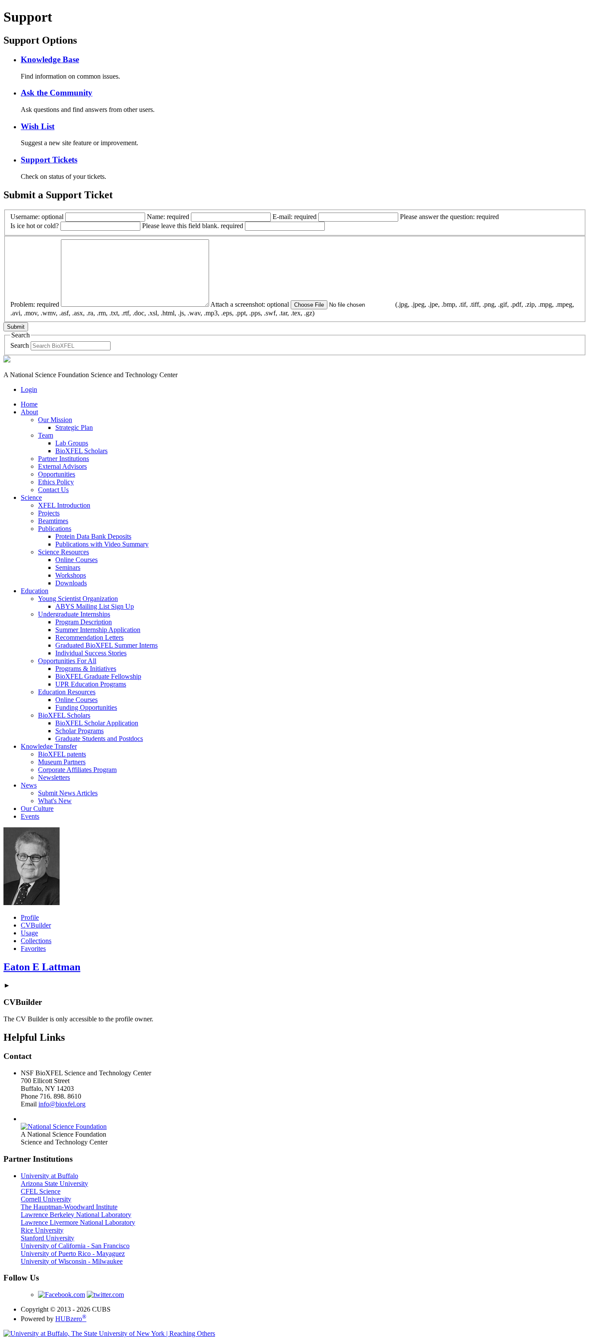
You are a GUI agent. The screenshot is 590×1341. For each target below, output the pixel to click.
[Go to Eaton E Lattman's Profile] (31, 902)
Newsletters (54, 777)
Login (29, 389)
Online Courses (76, 559)
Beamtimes (53, 520)
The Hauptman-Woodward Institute (69, 1207)
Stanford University (47, 1238)
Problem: (34, 304)
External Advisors (62, 466)
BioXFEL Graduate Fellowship (98, 676)
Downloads (71, 583)
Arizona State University (54, 1183)
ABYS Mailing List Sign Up (94, 606)
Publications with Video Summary (102, 544)
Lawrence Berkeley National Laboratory (76, 1214)
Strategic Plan (74, 427)
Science (31, 497)
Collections (36, 940)
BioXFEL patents (62, 754)
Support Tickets (49, 159)
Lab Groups (71, 443)
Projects (49, 513)
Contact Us (53, 489)
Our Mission (55, 419)
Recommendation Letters (89, 637)
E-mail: (295, 216)
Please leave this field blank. (192, 225)
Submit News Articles (68, 793)
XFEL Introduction (64, 505)
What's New (55, 800)
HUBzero (70, 1318)
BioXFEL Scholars (81, 450)
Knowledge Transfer (49, 746)
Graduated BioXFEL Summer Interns (106, 645)
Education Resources (66, 692)
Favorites (33, 948)
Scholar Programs (79, 730)
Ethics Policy (56, 482)
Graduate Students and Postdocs (99, 738)
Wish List (37, 126)
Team (45, 435)
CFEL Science (40, 1191)
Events (30, 816)
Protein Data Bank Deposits (93, 536)
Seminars (67, 567)
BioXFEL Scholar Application (96, 723)
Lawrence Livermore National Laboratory (78, 1222)
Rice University (42, 1230)
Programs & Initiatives (85, 668)
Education (34, 590)
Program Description (83, 622)
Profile (30, 917)
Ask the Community (56, 92)
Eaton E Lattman (41, 966)
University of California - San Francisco (75, 1245)
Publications (54, 528)
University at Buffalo (49, 1175)
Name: (168, 216)
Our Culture (37, 808)
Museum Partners (62, 762)
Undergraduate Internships (74, 614)
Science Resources (63, 552)
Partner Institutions (63, 458)
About (29, 412)
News (29, 785)
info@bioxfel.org (62, 1104)
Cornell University (46, 1199)
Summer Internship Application (97, 629)
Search (19, 345)
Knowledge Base (50, 59)
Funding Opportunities (86, 707)
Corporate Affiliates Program (77, 769)
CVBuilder (36, 925)
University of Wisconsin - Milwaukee (72, 1261)
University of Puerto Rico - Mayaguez (73, 1253)
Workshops (70, 575)
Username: (36, 216)
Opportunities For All (67, 660)
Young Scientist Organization (78, 598)
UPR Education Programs (90, 684)
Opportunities (56, 474)
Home (29, 404)
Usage (29, 933)
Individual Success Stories (91, 653)
